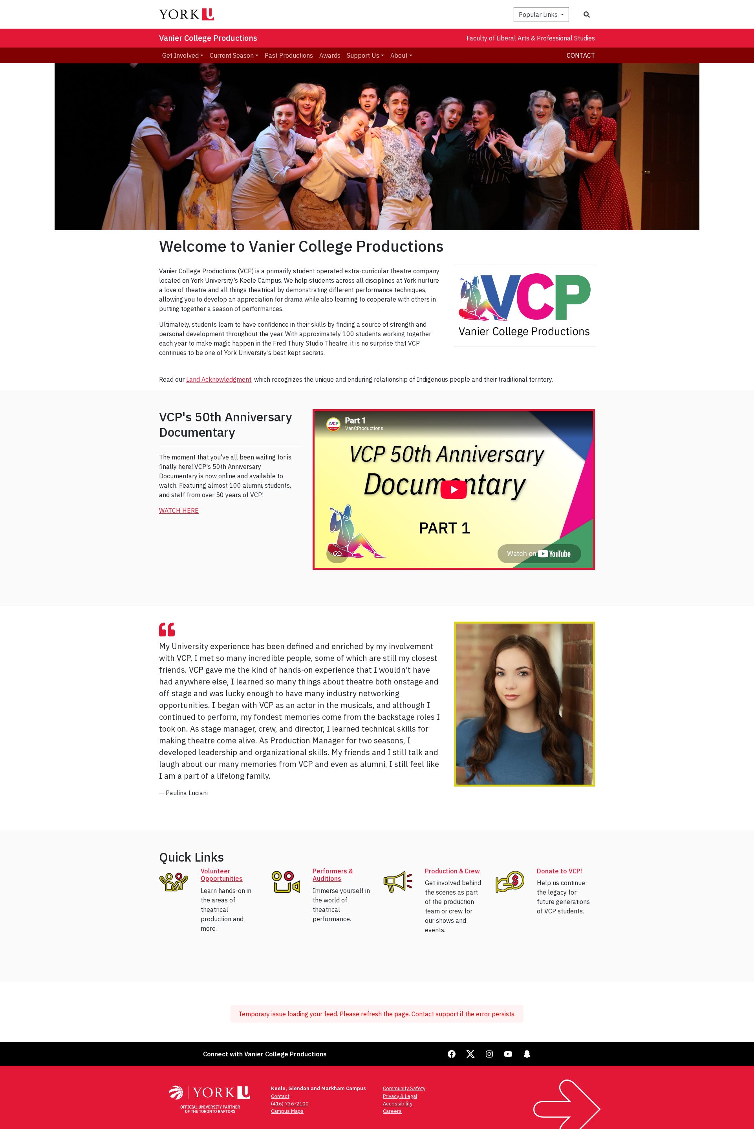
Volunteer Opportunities (222, 874)
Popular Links (539, 14)
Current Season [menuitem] (232, 55)
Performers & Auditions (333, 874)
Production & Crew (452, 871)
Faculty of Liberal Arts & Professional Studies (531, 38)
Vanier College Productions (208, 38)
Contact (581, 55)
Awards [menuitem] (329, 55)
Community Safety (404, 1088)
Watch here (179, 510)
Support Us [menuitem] (363, 55)
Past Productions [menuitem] (289, 55)
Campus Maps (287, 1111)
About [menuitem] (399, 55)
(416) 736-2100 (290, 1103)
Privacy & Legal (400, 1096)
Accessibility (397, 1103)
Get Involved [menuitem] (180, 55)
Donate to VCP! (559, 871)
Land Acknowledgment (218, 379)
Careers (392, 1111)
